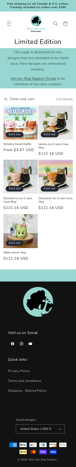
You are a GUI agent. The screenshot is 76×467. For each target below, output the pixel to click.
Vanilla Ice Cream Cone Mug (54, 146)
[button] (9, 23)
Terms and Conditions (24, 381)
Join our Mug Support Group (33, 78)
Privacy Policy (19, 371)
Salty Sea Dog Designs (43, 459)
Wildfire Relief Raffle (17, 144)
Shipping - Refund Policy (27, 390)
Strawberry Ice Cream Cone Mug (17, 200)
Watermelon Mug (14, 252)
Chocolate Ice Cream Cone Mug (56, 200)
